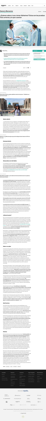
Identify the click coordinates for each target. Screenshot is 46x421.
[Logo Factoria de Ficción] (17, 398)
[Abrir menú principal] (44, 5)
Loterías (3, 376)
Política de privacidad (16, 409)
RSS (38, 409)
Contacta (21, 374)
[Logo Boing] (28, 398)
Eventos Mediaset (31, 379)
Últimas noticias (4, 378)
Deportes (39, 11)
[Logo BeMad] (7, 402)
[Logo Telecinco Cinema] (28, 402)
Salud (11, 366)
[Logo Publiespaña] (23, 405)
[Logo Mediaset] (23, 391)
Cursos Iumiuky (31, 378)
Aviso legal (4, 409)
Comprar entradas (31, 374)
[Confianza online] (23, 417)
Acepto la (37, 57)
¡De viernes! (13, 383)
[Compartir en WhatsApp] (24, 68)
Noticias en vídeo (5, 379)
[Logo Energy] (39, 398)
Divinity (38, 381)
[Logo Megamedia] (23, 413)
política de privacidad (38, 57)
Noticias (3, 374)
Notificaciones (22, 380)
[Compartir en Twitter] (26, 68)
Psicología (44, 11)
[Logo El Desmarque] (7, 398)
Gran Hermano (13, 374)
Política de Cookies (29, 409)
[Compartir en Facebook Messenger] (28, 68)
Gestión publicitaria (35, 409)
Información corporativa (10, 409)
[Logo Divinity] (39, 395)
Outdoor (12, 385)
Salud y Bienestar (6, 11)
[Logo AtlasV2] (12, 404)
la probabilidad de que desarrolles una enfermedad (17, 169)
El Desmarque (39, 378)
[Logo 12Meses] (39, 401)
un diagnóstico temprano (21, 80)
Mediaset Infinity (40, 374)
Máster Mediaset (22, 385)
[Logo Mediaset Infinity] (7, 395)
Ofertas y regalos (31, 376)
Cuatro (38, 379)
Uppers (38, 376)
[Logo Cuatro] (28, 395)
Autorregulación (22, 379)
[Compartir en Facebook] (30, 68)
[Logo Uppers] (17, 402)
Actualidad (7, 366)
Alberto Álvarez (4, 50)
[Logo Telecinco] (17, 395)
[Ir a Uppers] (3, 5)
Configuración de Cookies (23, 409)
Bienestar (19, 366)
